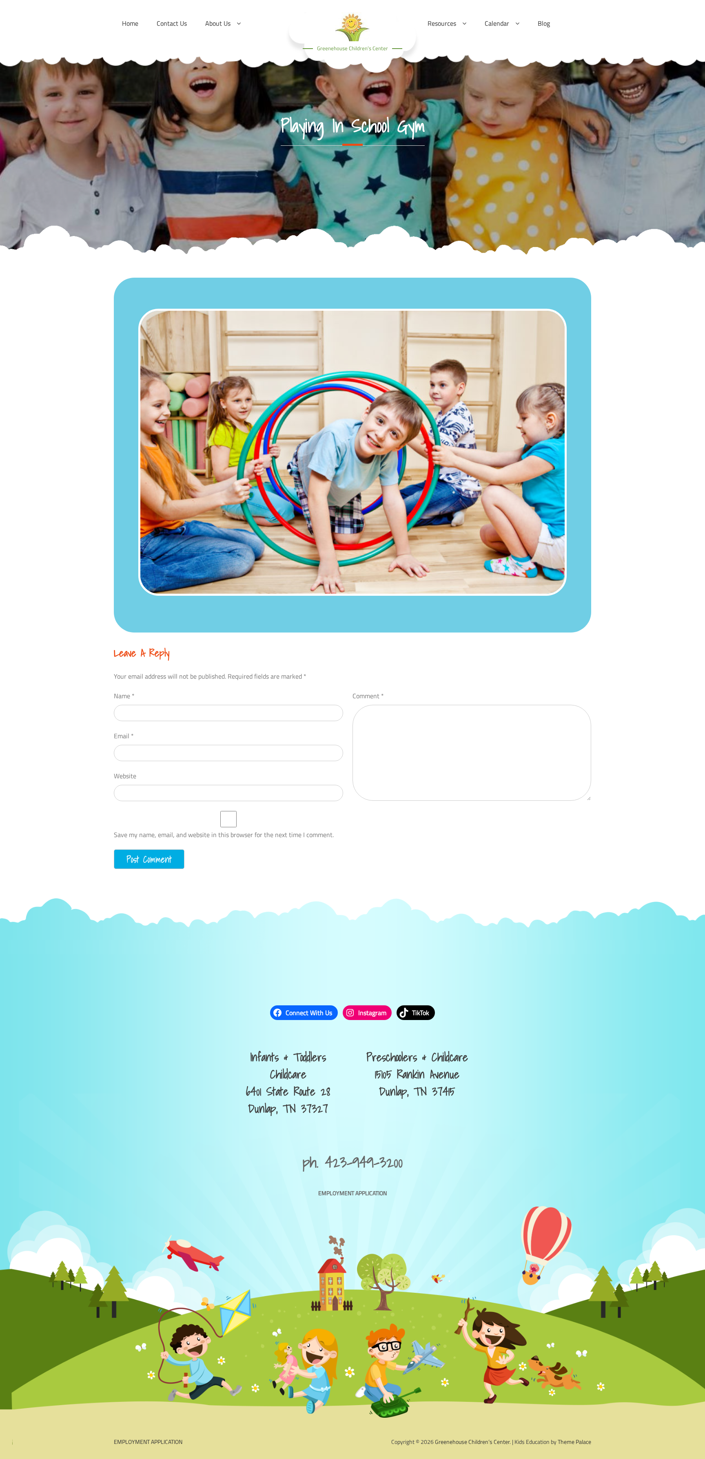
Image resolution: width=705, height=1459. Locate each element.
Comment (368, 696)
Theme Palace (574, 1441)
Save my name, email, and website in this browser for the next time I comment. (224, 835)
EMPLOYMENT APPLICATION (352, 1193)
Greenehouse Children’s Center (352, 48)
